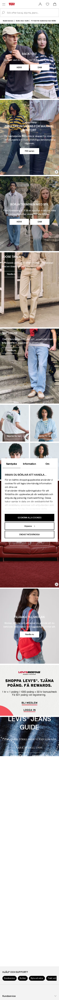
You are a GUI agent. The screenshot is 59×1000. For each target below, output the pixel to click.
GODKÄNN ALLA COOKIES (29, 517)
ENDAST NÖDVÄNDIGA (29, 534)
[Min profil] (30, 712)
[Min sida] (40, 4)
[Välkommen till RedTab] (29, 700)
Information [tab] (29, 463)
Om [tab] (47, 463)
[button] (9, 978)
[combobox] (32, 13)
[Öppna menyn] (4, 4)
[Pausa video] (56, 172)
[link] (40, 4)
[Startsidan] (12, 4)
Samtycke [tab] (11, 463)
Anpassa (28, 526)
